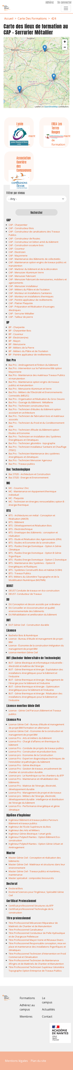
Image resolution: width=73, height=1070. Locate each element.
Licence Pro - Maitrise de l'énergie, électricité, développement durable (32, 787)
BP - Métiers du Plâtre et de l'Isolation (28, 351)
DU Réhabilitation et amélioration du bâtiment (33, 614)
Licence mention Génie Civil (23, 652)
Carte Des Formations (32, 18)
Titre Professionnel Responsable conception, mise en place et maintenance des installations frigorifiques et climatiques (37, 947)
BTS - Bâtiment (16, 522)
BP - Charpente (17, 327)
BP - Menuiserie (17, 344)
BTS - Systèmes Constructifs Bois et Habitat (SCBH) (35, 570)
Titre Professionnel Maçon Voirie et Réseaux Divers (36, 940)
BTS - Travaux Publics (20, 573)
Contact (47, 1016)
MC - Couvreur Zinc (19, 488)
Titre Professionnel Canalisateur (26, 929)
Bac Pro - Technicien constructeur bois (29, 405)
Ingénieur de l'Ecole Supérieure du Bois (30, 826)
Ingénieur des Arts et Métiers (24, 830)
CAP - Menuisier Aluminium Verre (26, 272)
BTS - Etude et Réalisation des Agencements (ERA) (35, 539)
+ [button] (65, 41)
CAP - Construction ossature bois (26, 245)
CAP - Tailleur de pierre (21, 316)
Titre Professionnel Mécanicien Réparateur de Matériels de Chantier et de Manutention (33, 924)
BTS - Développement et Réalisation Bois (30, 525)
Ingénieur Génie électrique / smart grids (30, 833)
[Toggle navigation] (66, 8)
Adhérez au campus (27, 1007)
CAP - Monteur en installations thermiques (31, 296)
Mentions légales (16, 1061)
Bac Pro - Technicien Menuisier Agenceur (30, 460)
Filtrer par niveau (15, 192)
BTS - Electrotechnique (21, 529)
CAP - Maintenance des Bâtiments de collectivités (34, 259)
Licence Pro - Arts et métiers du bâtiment (30, 738)
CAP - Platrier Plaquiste (21, 303)
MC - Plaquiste (16, 498)
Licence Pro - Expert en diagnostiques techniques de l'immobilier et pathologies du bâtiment (37, 760)
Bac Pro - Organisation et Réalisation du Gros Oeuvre (37, 399)
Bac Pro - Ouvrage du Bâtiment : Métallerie (31, 402)
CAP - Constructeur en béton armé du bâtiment (33, 241)
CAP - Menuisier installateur (23, 286)
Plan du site (38, 1061)
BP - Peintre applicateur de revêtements (30, 354)
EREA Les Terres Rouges (57, 127)
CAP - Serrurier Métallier (21, 313)
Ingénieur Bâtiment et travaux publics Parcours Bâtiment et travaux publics (33, 821)
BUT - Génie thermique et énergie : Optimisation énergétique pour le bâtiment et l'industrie (34, 688)
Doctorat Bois (16, 888)
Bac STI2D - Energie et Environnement (28, 477)
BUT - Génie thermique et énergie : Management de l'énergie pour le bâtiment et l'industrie (36, 681)
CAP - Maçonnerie (18, 255)
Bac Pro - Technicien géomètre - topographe (32, 443)
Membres (26, 1016)
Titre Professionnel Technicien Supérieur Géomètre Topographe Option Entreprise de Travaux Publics (36, 969)
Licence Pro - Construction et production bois (32, 751)
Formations (27, 998)
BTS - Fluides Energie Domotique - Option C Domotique (38, 559)
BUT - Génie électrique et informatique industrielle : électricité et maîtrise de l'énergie (36, 664)
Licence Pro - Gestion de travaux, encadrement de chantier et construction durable (35, 770)
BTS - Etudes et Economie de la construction (32, 542)
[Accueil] (8, 8)
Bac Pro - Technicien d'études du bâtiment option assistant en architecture (35, 411)
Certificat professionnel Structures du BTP (31, 905)
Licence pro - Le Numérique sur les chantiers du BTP (36, 775)
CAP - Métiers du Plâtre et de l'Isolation (29, 289)
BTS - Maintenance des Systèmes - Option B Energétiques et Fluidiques (32, 564)
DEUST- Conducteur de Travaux (25, 594)
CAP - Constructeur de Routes (24, 238)
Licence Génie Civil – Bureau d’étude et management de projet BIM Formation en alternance (36, 726)
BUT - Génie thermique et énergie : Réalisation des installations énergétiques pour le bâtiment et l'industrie (35, 697)
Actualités (48, 1009)
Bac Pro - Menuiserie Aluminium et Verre (30, 388)
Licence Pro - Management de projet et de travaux (35, 792)
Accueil (8, 18)
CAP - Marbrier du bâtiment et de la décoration (33, 269)
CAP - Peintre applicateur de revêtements (30, 299)
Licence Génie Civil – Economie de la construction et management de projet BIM (36, 733)
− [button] (65, 47)
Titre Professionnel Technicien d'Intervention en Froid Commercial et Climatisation (37, 955)
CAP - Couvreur (17, 248)
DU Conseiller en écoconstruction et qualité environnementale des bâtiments (32, 609)
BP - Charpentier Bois (20, 330)
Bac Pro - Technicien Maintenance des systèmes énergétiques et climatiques (34, 455)
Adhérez (50, 2)
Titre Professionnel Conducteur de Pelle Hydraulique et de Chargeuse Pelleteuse (37, 934)
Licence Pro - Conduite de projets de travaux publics (36, 748)
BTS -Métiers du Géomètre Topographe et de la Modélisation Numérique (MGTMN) (34, 578)
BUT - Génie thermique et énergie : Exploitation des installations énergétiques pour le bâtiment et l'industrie (36, 673)
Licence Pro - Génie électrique (25, 765)
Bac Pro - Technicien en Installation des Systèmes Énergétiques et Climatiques (35, 438)
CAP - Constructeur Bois (21, 228)
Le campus (47, 1000)
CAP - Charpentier (18, 224)
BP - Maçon (14, 340)
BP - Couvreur (16, 334)
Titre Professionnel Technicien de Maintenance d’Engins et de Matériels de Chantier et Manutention (36, 962)
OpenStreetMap (51, 106)
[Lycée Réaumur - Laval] (45, 48)
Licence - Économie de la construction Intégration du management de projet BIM (36, 647)
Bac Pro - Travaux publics (22, 463)
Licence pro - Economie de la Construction (31, 755)
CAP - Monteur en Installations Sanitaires (30, 293)
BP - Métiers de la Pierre (21, 347)
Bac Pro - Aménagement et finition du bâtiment (33, 364)
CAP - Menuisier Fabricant (22, 276)
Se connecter (64, 2)
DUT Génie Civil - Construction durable (29, 624)
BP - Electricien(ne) (18, 337)
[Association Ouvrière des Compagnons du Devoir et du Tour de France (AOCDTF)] (19, 89)
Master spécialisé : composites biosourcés (31, 878)
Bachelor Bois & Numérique (23, 635)
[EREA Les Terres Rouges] (54, 77)
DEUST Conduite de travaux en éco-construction (34, 590)
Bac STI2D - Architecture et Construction (29, 474)
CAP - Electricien (17, 252)
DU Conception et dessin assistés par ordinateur (34, 604)
